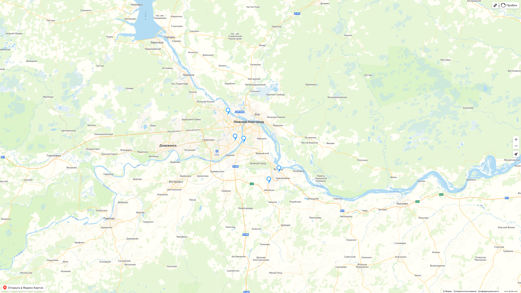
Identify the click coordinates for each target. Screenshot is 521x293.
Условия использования (465, 291)
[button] (495, 5)
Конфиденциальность (488, 291)
